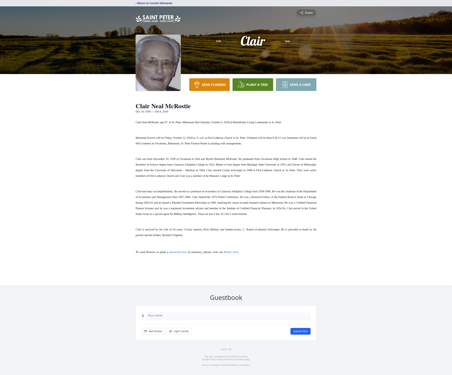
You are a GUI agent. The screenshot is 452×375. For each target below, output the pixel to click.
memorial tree (178, 252)
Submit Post (300, 331)
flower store (231, 252)
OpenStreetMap (230, 365)
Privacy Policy (216, 359)
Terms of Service (235, 359)
